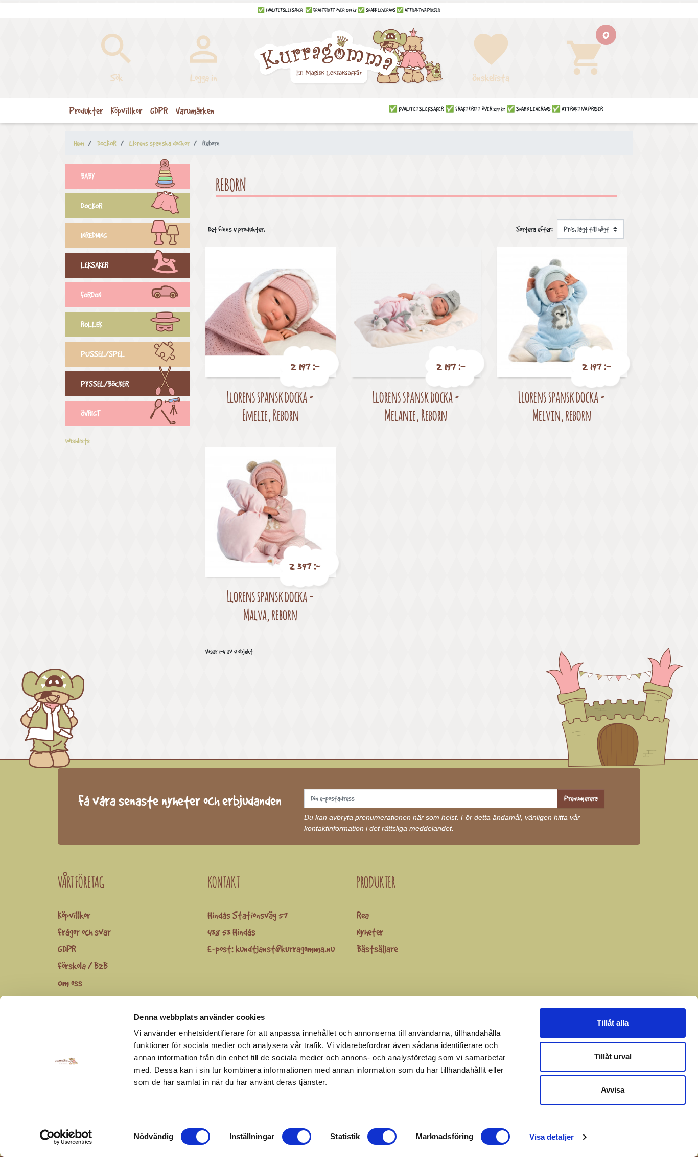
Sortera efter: (534, 229)
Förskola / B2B (83, 965)
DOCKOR (91, 206)
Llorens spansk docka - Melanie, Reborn (416, 406)
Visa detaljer (551, 1136)
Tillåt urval (613, 1056)
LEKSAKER (94, 265)
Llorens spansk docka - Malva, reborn (270, 605)
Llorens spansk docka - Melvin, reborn (562, 406)
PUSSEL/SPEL (103, 354)
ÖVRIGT (91, 413)
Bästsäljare (377, 948)
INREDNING (94, 235)
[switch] (296, 1136)
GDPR (67, 948)
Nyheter (370, 932)
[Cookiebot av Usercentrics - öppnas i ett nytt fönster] (66, 1137)
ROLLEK (91, 324)
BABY (88, 176)
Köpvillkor (74, 915)
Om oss (70, 982)
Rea (363, 915)
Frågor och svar (84, 932)
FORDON (91, 295)
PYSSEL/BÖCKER (105, 384)
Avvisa (612, 1089)
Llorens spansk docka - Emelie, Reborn (270, 406)
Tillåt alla (613, 1022)
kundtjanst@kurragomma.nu (285, 948)
